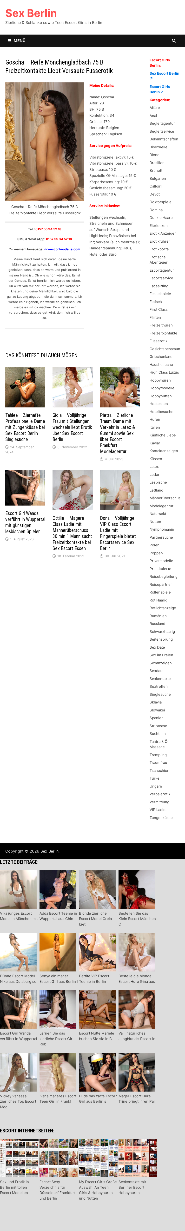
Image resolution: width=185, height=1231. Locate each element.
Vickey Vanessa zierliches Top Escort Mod (18, 1101)
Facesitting (159, 286)
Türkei (155, 778)
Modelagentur (161, 506)
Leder (154, 474)
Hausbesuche (161, 364)
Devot (155, 194)
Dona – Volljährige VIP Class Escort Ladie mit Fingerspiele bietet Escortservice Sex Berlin (118, 533)
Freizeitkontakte (163, 333)
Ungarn (156, 786)
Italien (155, 427)
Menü (19, 40)
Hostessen (159, 403)
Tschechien (159, 770)
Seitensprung (161, 639)
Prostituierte (160, 568)
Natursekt (158, 513)
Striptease (158, 726)
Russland (157, 623)
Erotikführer (160, 241)
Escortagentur (162, 270)
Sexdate (157, 670)
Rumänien (158, 616)
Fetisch (156, 301)
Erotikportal (160, 249)
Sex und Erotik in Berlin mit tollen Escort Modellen (14, 1187)
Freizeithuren (161, 325)
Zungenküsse (161, 817)
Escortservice (161, 278)
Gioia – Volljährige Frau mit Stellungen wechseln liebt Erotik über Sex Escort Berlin (72, 427)
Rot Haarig (158, 600)
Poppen (156, 553)
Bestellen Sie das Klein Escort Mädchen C (137, 919)
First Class (159, 309)
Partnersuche (161, 537)
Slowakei (157, 710)
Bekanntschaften (164, 139)
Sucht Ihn (158, 733)
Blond (154, 154)
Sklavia (156, 702)
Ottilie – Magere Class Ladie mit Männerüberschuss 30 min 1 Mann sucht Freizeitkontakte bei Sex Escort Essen (72, 533)
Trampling (158, 755)
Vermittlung (159, 802)
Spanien (157, 718)
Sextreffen (159, 686)
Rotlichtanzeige (163, 608)
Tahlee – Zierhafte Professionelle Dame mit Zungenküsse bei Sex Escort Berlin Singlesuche (25, 427)
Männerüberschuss (166, 498)
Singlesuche (160, 694)
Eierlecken (159, 225)
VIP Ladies (158, 809)
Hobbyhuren (160, 380)
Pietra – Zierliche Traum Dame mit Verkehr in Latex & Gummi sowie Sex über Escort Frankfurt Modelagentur (117, 433)
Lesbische (158, 482)
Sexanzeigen (161, 663)
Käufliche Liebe (163, 435)
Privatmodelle (161, 560)
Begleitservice (162, 131)
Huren (155, 419)
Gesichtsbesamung (166, 349)
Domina (156, 210)
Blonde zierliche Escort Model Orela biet (95, 919)
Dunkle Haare (161, 217)
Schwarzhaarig (162, 631)
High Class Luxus (164, 372)
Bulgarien (158, 178)
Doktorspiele (161, 202)
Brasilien (157, 162)
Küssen (156, 458)
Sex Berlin (31, 13)
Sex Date (157, 647)
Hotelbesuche (161, 411)
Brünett (156, 170)
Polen (154, 545)
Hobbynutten (161, 396)
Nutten (155, 521)
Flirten (155, 317)
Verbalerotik (160, 794)
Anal (153, 115)
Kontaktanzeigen (164, 451)
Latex (154, 466)
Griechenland (161, 356)
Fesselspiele (160, 293)
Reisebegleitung (164, 576)
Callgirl (156, 186)
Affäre (155, 107)
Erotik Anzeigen (163, 233)
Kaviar (155, 443)
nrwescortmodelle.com (62, 249)
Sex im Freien (161, 655)
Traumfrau (158, 762)
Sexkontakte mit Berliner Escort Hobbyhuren (132, 1187)
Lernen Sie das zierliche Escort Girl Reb (56, 1038)
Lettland (156, 490)
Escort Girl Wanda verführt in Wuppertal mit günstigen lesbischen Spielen (25, 522)
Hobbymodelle (162, 388)
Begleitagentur (162, 123)
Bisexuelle (158, 147)
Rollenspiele (160, 592)
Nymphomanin (162, 529)
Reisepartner (161, 584)
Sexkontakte (160, 678)
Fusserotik (158, 341)
